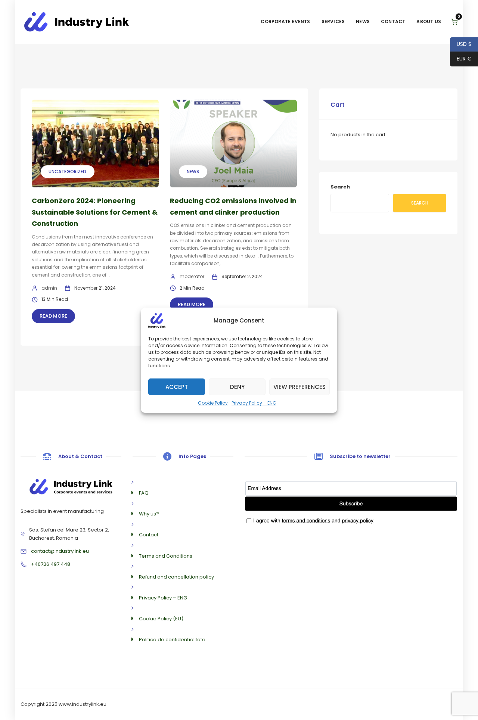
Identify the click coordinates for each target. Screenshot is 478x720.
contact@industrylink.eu (60, 551)
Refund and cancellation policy (176, 576)
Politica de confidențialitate (172, 639)
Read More (53, 316)
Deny (237, 386)
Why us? (149, 513)
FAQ (144, 492)
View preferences (299, 386)
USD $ (460, 44)
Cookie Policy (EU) (161, 618)
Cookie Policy (213, 402)
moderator (192, 276)
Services (333, 21)
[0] (454, 21)
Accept (176, 386)
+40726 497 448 (50, 564)
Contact (393, 21)
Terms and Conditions (165, 556)
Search (340, 186)
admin (49, 288)
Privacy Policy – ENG (254, 402)
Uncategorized (67, 171)
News (363, 21)
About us (428, 21)
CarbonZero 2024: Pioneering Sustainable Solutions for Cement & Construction (95, 212)
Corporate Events (285, 21)
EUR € (461, 58)
